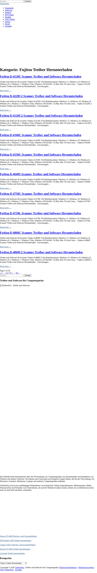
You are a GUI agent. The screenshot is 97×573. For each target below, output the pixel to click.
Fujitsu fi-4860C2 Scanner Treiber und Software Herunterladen (41, 252)
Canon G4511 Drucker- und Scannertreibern (17, 545)
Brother (8, 17)
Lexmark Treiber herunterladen (12, 553)
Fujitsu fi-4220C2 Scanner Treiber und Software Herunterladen (41, 96)
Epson (7, 22)
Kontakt (8, 26)
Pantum (8, 12)
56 (17, 273)
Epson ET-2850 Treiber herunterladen (15, 549)
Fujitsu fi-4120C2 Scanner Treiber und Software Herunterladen (41, 115)
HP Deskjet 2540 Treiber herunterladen (15, 540)
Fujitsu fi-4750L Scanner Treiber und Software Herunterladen (40, 213)
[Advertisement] (48, 47)
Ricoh (7, 24)
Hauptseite (9, 8)
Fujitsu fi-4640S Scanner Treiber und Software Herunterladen (40, 174)
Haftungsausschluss (86, 567)
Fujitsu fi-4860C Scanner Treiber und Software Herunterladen (40, 232)
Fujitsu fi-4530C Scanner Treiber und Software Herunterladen (40, 154)
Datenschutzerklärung (68, 567)
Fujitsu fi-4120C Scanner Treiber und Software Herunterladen (40, 76)
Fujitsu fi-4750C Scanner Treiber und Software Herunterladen (40, 193)
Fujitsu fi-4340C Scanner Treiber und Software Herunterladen (40, 135)
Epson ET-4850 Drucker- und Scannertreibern (18, 536)
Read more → (5, 91)
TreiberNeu (4, 4)
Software (8, 10)
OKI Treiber (10, 19)
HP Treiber (9, 15)
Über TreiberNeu (7, 570)
